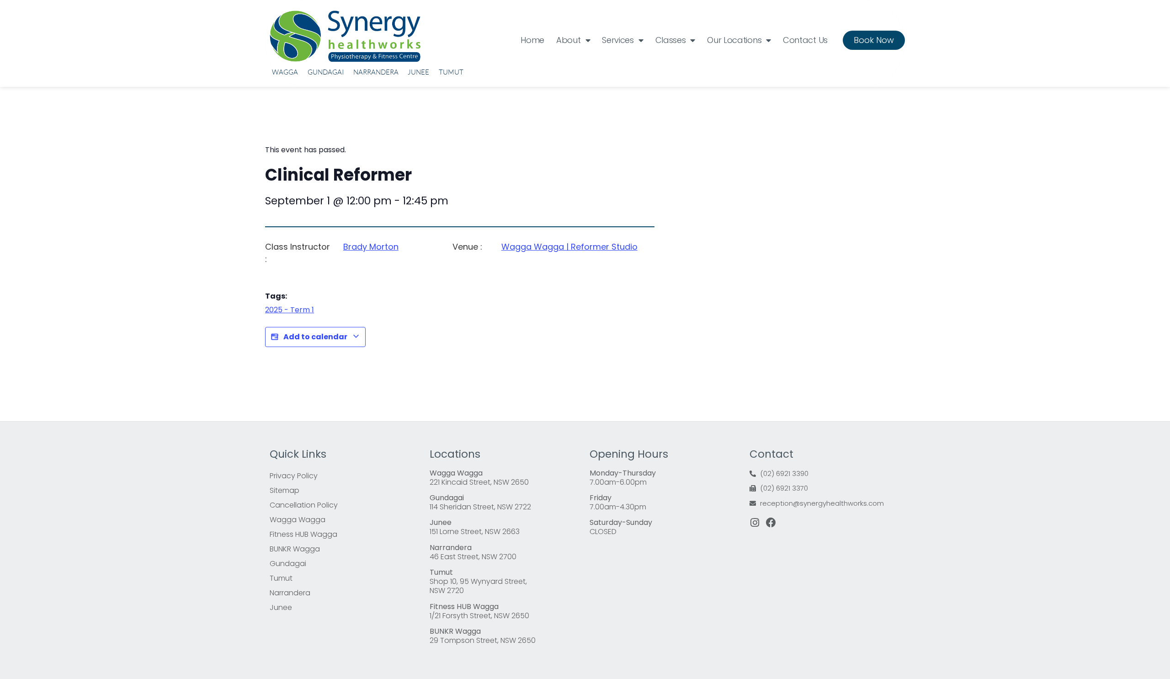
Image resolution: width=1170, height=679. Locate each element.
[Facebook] (771, 523)
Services (618, 40)
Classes (670, 40)
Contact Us (805, 40)
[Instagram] (755, 523)
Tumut (451, 72)
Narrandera (376, 72)
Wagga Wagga (297, 519)
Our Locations (734, 40)
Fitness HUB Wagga (303, 534)
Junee (418, 72)
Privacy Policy (294, 475)
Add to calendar (315, 336)
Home (532, 40)
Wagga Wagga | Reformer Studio (569, 246)
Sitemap (284, 490)
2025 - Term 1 (289, 310)
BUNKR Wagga (295, 549)
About (568, 40)
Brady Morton (371, 246)
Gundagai (326, 72)
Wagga (285, 72)
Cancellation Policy (304, 505)
